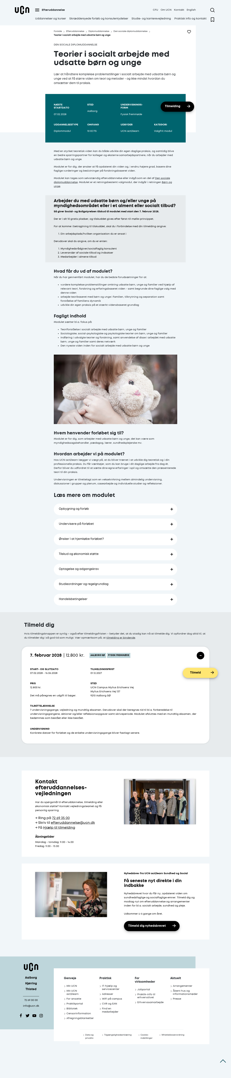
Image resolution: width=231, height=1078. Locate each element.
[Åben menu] (37, 10)
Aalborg (31, 977)
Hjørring (31, 983)
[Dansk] (22, 14)
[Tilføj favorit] (189, 31)
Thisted (31, 989)
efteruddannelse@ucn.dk (73, 822)
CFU (155, 10)
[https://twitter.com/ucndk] (27, 1015)
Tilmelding (172, 106)
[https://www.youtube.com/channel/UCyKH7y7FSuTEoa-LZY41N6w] (34, 1015)
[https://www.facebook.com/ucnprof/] (20, 1015)
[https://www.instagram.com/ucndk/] (41, 1015)
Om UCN (166, 10)
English (191, 10)
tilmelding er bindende (120, 638)
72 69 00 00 (31, 1000)
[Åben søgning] (212, 10)
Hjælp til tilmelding (59, 827)
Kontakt (179, 10)
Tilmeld (195, 672)
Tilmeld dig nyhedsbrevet (147, 926)
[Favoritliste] (212, 19)
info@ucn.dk (31, 1006)
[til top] (223, 1061)
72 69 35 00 (61, 818)
